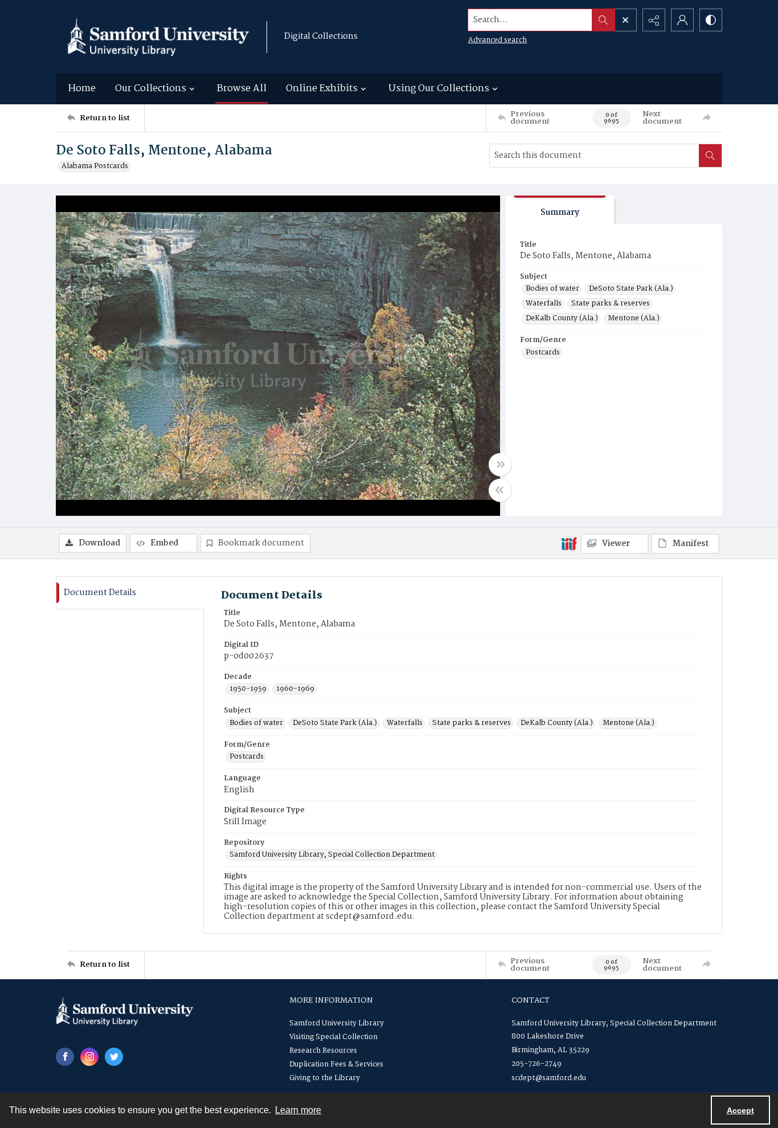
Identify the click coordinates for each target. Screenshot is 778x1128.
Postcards (543, 353)
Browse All (242, 88)
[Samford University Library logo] (158, 36)
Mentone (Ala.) (634, 318)
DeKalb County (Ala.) (562, 318)
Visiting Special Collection (333, 1037)
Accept (740, 1110)
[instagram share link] (89, 1057)
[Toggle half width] (500, 490)
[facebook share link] (65, 1057)
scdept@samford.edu (548, 1078)
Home (82, 88)
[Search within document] (710, 155)
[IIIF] (569, 543)
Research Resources (323, 1051)
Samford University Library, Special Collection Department (332, 855)
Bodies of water (552, 289)
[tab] (560, 210)
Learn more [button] (298, 1110)
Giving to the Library (324, 1078)
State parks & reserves (610, 304)
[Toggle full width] (500, 464)
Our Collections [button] (150, 88)
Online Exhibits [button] (322, 88)
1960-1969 (295, 689)
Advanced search (497, 40)
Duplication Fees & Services (336, 1064)
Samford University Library (336, 1023)
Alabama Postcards (95, 166)
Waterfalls (544, 304)
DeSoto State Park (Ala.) (631, 289)
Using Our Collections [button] (438, 88)
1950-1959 (248, 689)
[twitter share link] (114, 1057)
